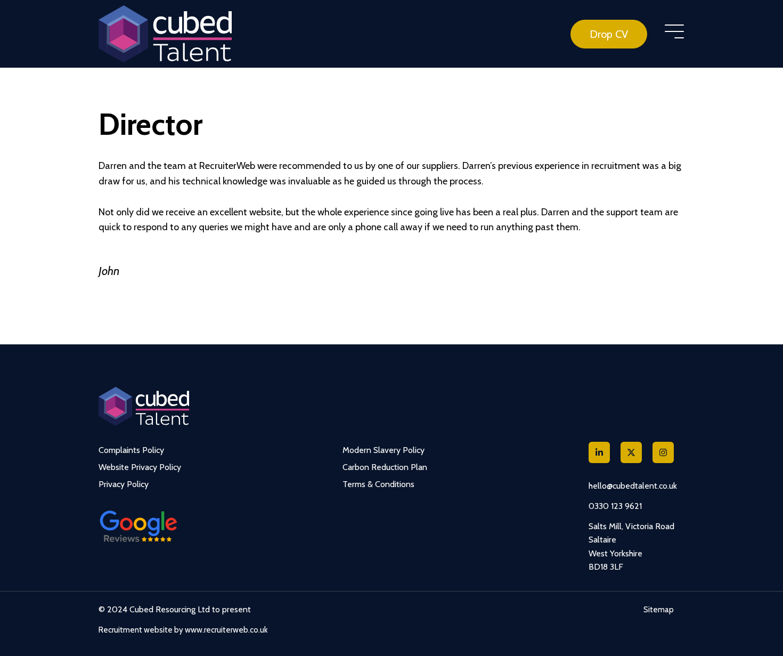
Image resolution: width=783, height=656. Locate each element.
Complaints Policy (131, 450)
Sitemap (658, 609)
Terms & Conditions (378, 484)
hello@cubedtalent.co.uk (633, 486)
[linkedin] (599, 452)
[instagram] (663, 452)
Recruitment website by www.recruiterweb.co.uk (183, 630)
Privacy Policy (124, 484)
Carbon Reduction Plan (384, 467)
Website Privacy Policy (140, 467)
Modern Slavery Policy (383, 450)
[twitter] (631, 452)
